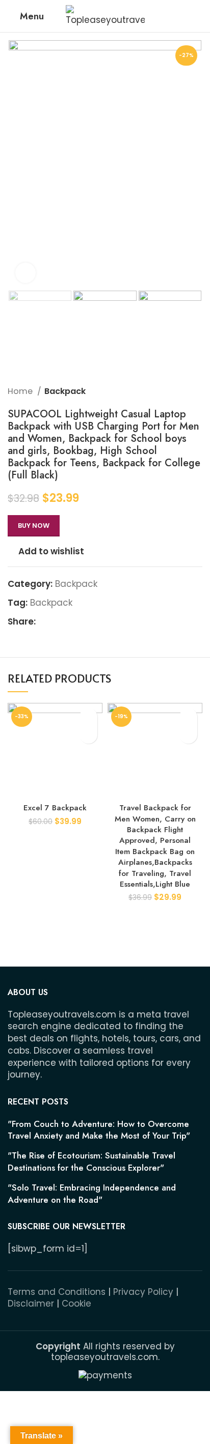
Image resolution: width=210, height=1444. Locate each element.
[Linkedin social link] (79, 622)
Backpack (65, 391)
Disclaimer (31, 1303)
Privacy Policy (143, 1292)
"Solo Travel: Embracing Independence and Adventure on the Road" (92, 1194)
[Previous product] (177, 391)
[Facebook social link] (44, 622)
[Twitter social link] (56, 622)
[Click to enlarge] (25, 273)
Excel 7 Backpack (55, 807)
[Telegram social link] (91, 622)
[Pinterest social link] (67, 622)
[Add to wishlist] (88, 717)
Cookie (76, 1303)
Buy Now (33, 525)
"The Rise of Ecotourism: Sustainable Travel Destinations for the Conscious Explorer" (91, 1162)
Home (21, 391)
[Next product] (197, 391)
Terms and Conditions (57, 1292)
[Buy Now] (88, 735)
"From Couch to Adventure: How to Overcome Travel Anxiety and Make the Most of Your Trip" (99, 1130)
